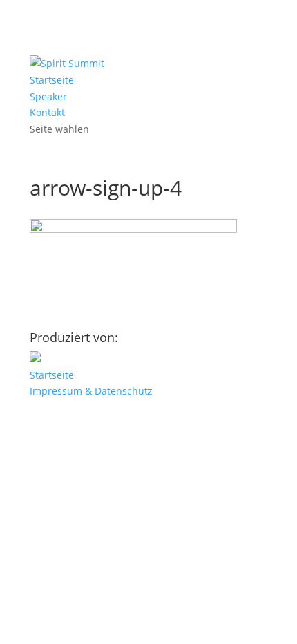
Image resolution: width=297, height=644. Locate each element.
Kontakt (47, 112)
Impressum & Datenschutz (91, 390)
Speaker (48, 96)
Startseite (52, 79)
